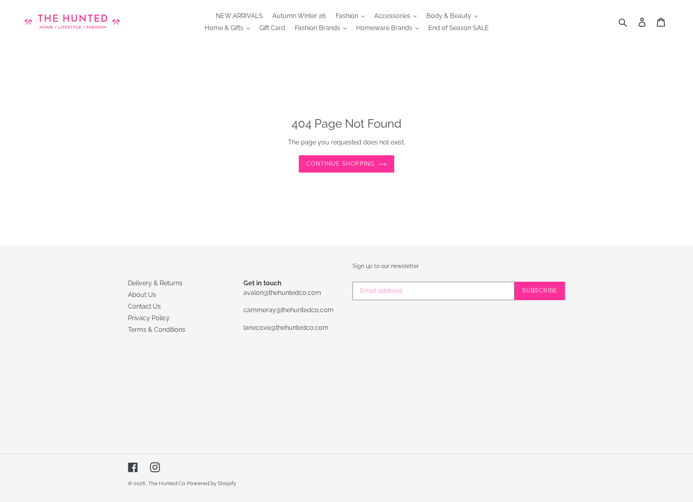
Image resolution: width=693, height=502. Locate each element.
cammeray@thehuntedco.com (288, 310)
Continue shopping (340, 164)
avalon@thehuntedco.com (282, 293)
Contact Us (144, 306)
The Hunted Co (166, 483)
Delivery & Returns (155, 283)
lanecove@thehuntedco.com (285, 327)
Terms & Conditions (156, 329)
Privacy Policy (149, 318)
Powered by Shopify (211, 483)
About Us (142, 295)
